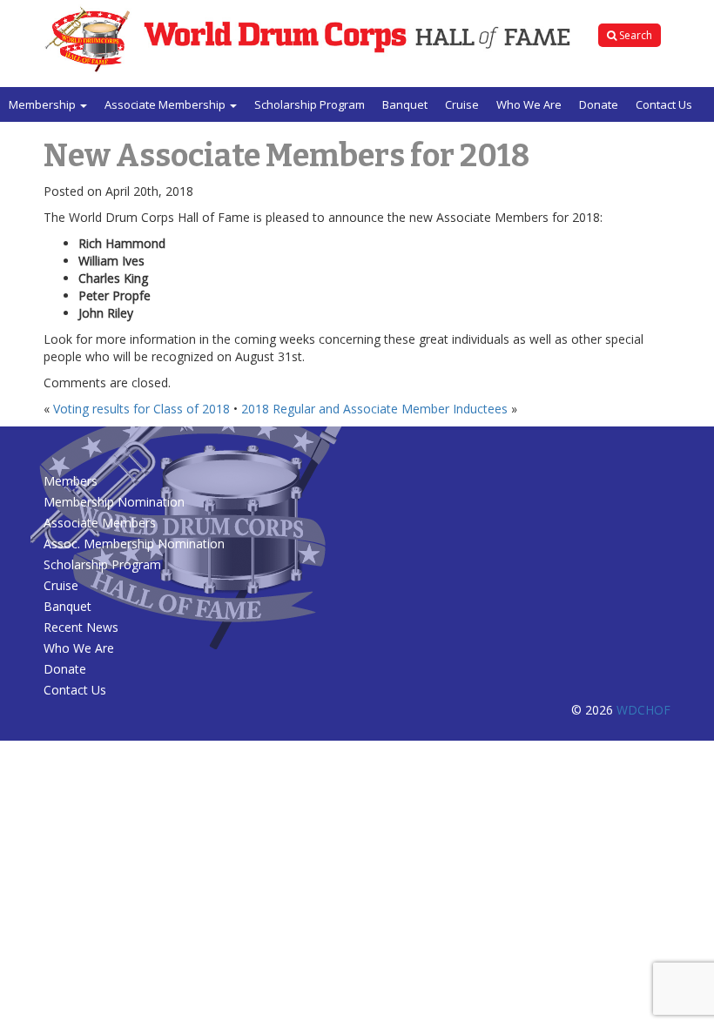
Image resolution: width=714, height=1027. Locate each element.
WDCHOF (643, 709)
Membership (43, 104)
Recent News (81, 627)
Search (634, 35)
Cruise (462, 104)
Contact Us (664, 104)
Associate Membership (166, 104)
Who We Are (529, 104)
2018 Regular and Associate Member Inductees (374, 408)
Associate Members (100, 522)
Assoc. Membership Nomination (134, 543)
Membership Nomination (114, 501)
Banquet (405, 104)
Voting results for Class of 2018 (141, 408)
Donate (598, 104)
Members (71, 481)
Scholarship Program (309, 104)
